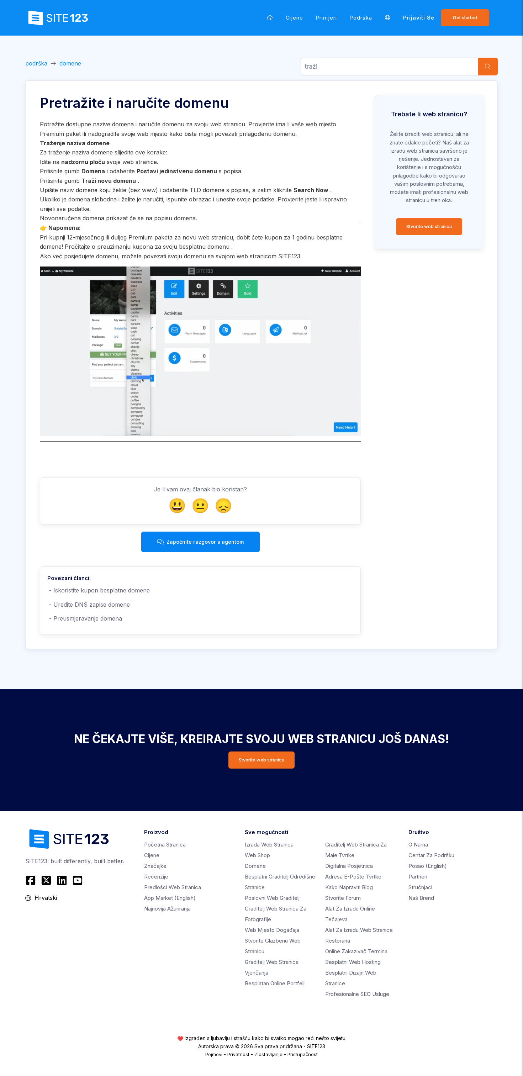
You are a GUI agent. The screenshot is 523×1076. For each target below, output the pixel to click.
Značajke (155, 866)
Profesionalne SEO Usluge (357, 994)
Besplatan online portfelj (275, 983)
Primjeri (326, 18)
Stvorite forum (343, 898)
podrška (361, 18)
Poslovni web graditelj (272, 898)
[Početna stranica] (269, 17)
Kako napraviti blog (349, 887)
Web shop (257, 855)
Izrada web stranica (269, 844)
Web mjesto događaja (272, 930)
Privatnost (238, 1054)
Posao (427, 866)
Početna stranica (165, 844)
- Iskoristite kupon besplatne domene (98, 590)
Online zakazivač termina (356, 951)
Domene (255, 866)
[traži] (488, 66)
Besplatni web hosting (353, 962)
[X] (46, 880)
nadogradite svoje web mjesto (128, 133)
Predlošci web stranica (172, 887)
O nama (418, 844)
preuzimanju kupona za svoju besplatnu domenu (163, 246)
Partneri (417, 876)
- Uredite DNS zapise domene (88, 604)
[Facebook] (31, 880)
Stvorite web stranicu (429, 226)
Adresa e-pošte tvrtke (353, 876)
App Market (170, 898)
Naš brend (421, 898)
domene (70, 63)
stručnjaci (420, 887)
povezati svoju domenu (174, 256)
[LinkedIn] (62, 880)
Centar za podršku (431, 855)
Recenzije (156, 876)
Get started (465, 17)
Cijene (294, 18)
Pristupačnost (302, 1054)
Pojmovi (213, 1054)
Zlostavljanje (268, 1054)
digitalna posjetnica (349, 866)
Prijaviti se (418, 18)
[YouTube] (77, 880)
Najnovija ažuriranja (167, 908)
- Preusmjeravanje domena (84, 618)
